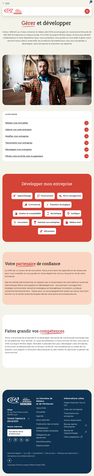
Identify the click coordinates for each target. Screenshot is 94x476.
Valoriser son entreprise (48, 222)
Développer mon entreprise (18, 149)
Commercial (34, 204)
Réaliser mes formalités (16, 123)
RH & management (72, 196)
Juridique (75, 213)
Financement (47, 196)
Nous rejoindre (43, 420)
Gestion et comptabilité (30, 213)
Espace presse (42, 445)
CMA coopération (72, 437)
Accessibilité (37, 453)
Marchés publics (43, 441)
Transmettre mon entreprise (18, 143)
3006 (7, 3)
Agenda (39, 416)
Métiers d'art (75, 222)
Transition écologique (60, 204)
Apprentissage (24, 196)
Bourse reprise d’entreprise (70, 425)
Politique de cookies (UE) (67, 453)
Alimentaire (49, 231)
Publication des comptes (47, 424)
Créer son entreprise (73, 409)
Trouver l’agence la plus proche (16, 419)
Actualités (40, 412)
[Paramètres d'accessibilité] (9, 460)
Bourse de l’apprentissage (71, 431)
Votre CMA (41, 408)
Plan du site (50, 453)
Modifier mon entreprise (17, 136)
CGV (25, 453)
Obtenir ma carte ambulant (18, 129)
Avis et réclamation (72, 420)
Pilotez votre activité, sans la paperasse (24, 156)
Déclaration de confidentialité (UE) (21, 456)
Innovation (23, 222)
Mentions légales (14, 453)
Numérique (56, 213)
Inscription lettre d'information (16, 433)
